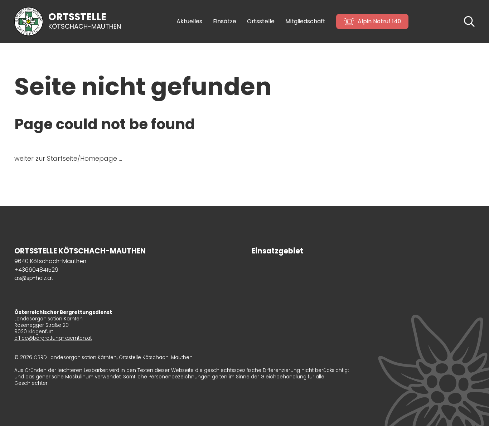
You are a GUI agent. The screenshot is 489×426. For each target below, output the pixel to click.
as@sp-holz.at (33, 278)
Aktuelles (189, 21)
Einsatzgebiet (277, 251)
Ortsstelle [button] (261, 21)
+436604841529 (36, 270)
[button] (469, 20)
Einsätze (224, 21)
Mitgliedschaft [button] (305, 21)
